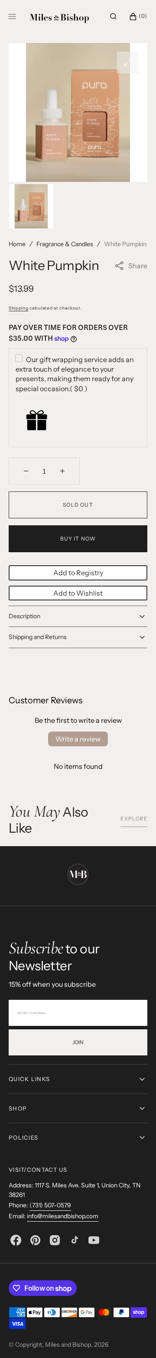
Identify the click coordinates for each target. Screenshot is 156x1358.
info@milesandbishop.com (62, 1216)
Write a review (78, 739)
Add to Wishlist (78, 593)
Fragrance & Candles (64, 244)
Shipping (19, 308)
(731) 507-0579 (50, 1205)
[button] (113, 16)
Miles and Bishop (68, 1344)
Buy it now (78, 538)
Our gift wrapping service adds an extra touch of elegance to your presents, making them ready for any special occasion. (75, 374)
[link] (78, 876)
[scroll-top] (136, 1338)
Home (17, 244)
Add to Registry (78, 572)
